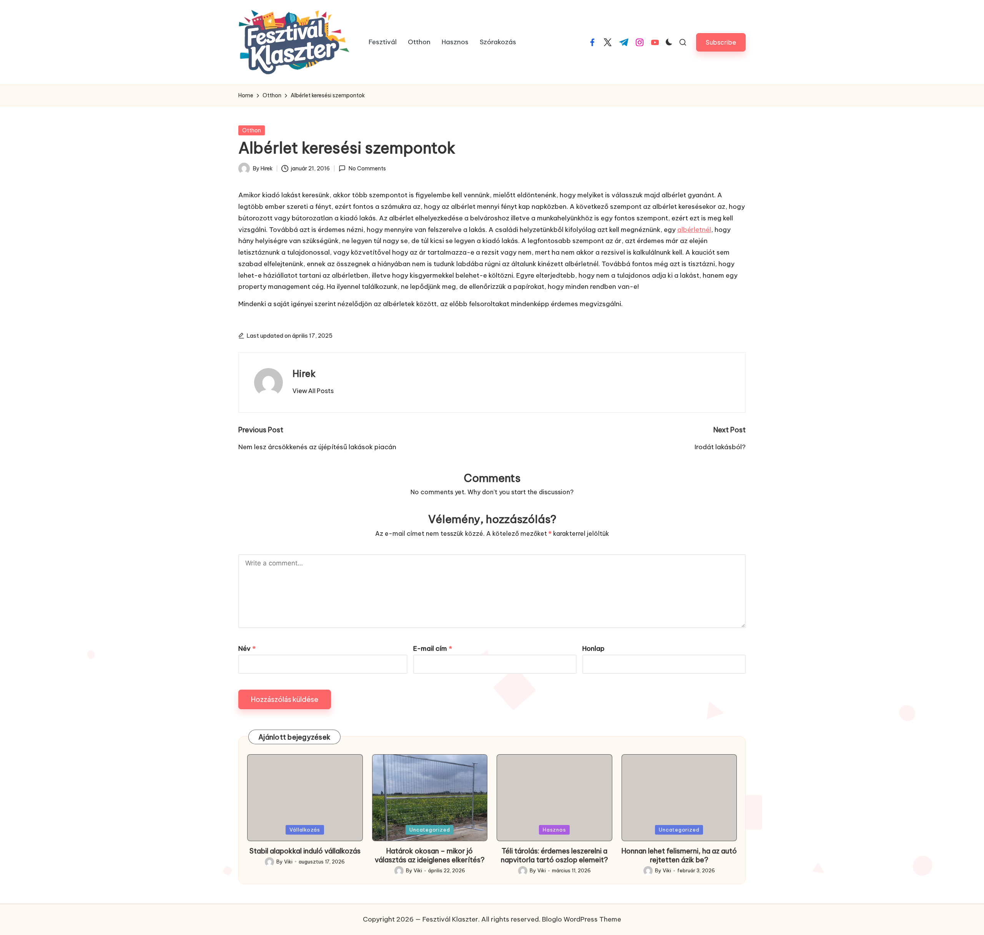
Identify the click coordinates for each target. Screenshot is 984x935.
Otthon (251, 130)
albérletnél (694, 229)
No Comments (367, 168)
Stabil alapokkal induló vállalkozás (305, 851)
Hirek (304, 373)
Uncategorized (429, 830)
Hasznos (554, 830)
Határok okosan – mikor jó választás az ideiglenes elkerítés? (430, 855)
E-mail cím (432, 648)
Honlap (593, 648)
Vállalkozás (304, 830)
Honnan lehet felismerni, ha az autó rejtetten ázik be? (679, 855)
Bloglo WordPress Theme (581, 919)
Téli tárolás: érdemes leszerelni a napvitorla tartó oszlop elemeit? (554, 855)
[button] (721, 42)
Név (247, 648)
